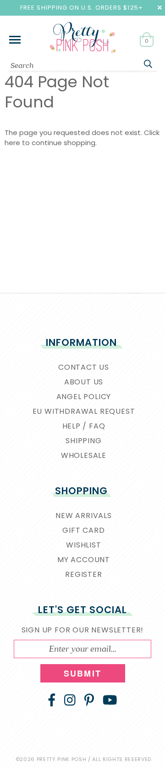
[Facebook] (51, 700)
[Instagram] (70, 700)
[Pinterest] (89, 700)
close (160, 8)
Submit (82, 673)
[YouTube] (110, 700)
